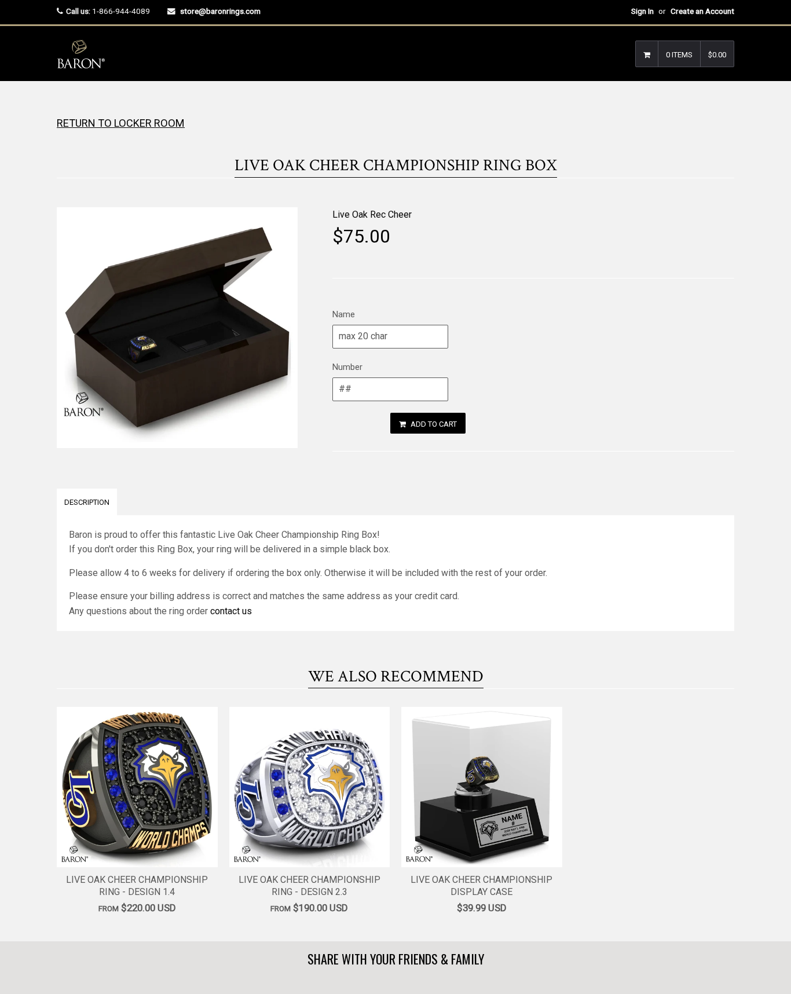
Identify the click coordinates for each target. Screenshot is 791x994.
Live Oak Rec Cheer (372, 214)
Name (343, 314)
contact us (231, 611)
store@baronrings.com (220, 11)
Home (67, 104)
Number (347, 367)
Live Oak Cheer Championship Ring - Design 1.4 (137, 885)
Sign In (642, 11)
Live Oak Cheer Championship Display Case (481, 885)
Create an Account (702, 11)
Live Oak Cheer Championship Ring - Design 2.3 (309, 885)
